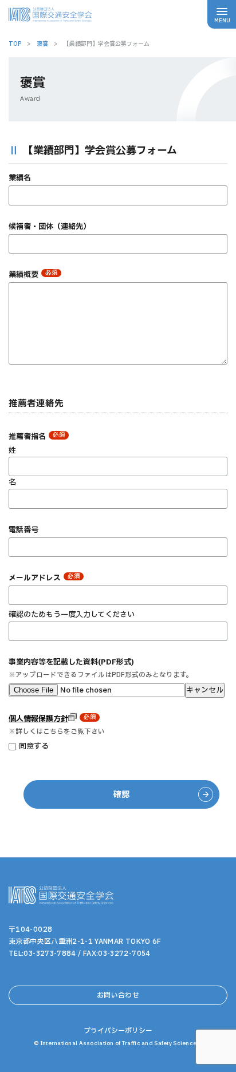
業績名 (20, 178)
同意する (34, 746)
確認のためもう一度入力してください (72, 614)
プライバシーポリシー (118, 1031)
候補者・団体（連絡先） (50, 226)
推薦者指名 (37, 436)
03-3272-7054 (124, 953)
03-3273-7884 (49, 953)
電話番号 (23, 530)
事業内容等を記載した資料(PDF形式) (71, 662)
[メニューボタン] (221, 14)
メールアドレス (44, 578)
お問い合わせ (118, 995)
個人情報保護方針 (38, 719)
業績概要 (33, 274)
